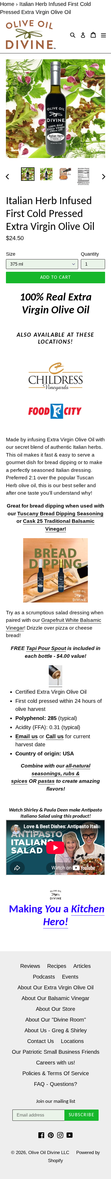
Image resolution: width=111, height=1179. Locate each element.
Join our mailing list (55, 1101)
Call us (55, 736)
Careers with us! (55, 1063)
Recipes (56, 966)
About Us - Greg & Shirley (56, 1030)
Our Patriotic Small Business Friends (55, 1052)
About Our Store (55, 1009)
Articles (82, 966)
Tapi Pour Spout (46, 648)
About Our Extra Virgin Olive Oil (55, 987)
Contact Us (40, 1041)
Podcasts (44, 977)
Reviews (30, 966)
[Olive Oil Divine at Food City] (55, 411)
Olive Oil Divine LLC (48, 1152)
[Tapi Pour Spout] (55, 684)
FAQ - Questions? (55, 1084)
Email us (26, 736)
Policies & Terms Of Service (55, 1073)
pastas (46, 781)
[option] (27, 174)
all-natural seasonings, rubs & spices (50, 773)
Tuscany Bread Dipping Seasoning (60, 513)
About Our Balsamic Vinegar (55, 998)
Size (10, 254)
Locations (72, 1041)
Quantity (90, 254)
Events (70, 977)
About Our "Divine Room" (55, 1020)
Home (7, 4)
